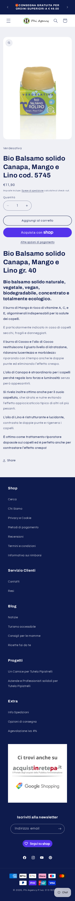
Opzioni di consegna (22, 721)
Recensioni (15, 536)
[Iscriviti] (59, 829)
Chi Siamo (15, 508)
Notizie (13, 617)
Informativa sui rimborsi (25, 555)
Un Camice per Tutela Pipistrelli (30, 671)
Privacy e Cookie (19, 518)
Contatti (14, 581)
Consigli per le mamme (24, 635)
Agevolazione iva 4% (22, 731)
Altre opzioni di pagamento (38, 242)
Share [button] (11, 460)
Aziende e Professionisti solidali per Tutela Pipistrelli (33, 683)
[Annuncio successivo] (67, 7)
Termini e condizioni (22, 546)
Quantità (9, 197)
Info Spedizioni (18, 712)
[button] (8, 20)
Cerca (12, 499)
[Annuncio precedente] (7, 7)
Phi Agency (30, 890)
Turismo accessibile (22, 626)
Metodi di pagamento (23, 527)
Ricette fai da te (19, 645)
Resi (11, 590)
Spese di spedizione (33, 191)
